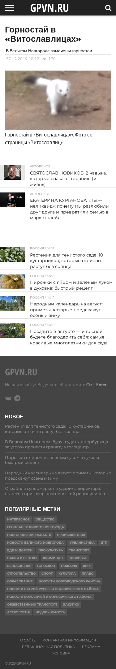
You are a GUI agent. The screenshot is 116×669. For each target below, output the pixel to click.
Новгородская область (29, 535)
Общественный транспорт (32, 604)
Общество (45, 519)
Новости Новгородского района (69, 581)
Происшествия (71, 535)
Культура (67, 574)
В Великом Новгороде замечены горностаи (49, 50)
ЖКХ (87, 566)
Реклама (91, 647)
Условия (61, 653)
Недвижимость (50, 612)
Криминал (53, 558)
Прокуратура (50, 550)
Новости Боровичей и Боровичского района (49, 597)
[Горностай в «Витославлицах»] (58, 128)
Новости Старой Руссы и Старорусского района (53, 589)
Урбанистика (82, 543)
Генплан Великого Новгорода (35, 527)
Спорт (47, 574)
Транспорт (79, 550)
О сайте (28, 640)
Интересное (18, 519)
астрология (18, 612)
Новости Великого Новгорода (35, 543)
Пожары (69, 566)
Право (87, 574)
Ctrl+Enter (96, 384)
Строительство (21, 574)
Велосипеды (19, 566)
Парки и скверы (22, 558)
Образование (20, 581)
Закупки (71, 604)
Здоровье (78, 558)
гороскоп (46, 566)
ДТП (104, 543)
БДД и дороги (19, 550)
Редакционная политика (48, 647)
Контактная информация (69, 640)
